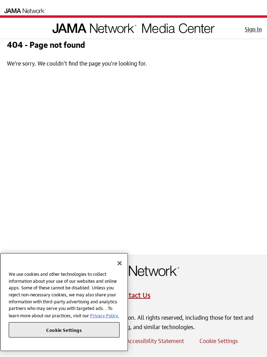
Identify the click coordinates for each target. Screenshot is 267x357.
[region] (64, 302)
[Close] (119, 263)
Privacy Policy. (104, 315)
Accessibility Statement (155, 339)
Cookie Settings (219, 339)
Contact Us (134, 294)
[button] (10, 26)
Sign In (253, 28)
